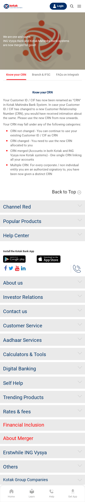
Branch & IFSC (41, 74)
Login (60, 6)
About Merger (18, 438)
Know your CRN (16, 74)
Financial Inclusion (23, 425)
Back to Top (64, 191)
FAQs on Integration (69, 74)
